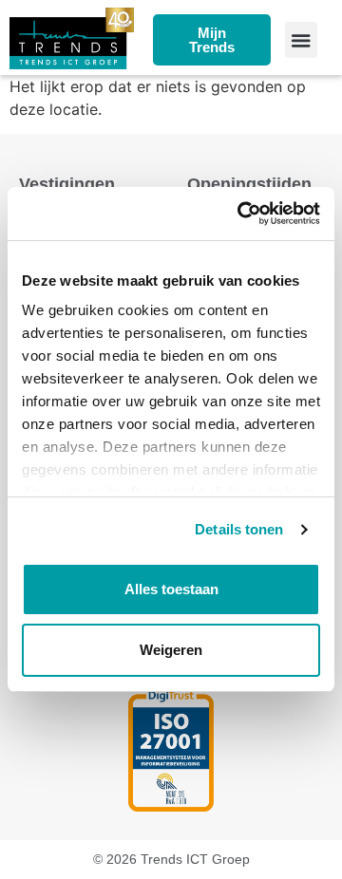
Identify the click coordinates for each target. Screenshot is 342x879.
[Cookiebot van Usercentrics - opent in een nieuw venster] (241, 213)
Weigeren (171, 650)
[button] (301, 40)
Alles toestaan (171, 589)
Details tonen (239, 529)
